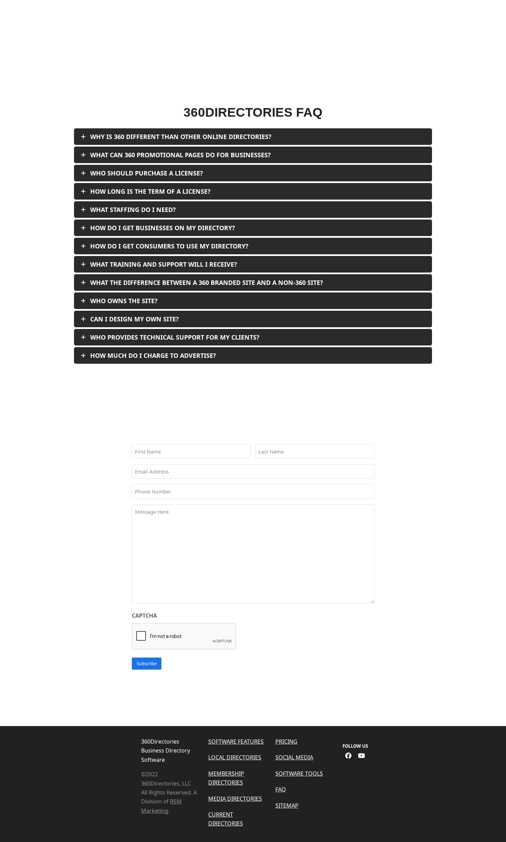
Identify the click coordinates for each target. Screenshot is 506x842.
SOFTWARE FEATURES (236, 741)
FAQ (280, 789)
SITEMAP (286, 805)
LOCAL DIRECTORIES (234, 757)
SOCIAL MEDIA (294, 757)
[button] (492, 25)
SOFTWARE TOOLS (299, 773)
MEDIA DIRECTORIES (235, 798)
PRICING (286, 741)
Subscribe (147, 663)
